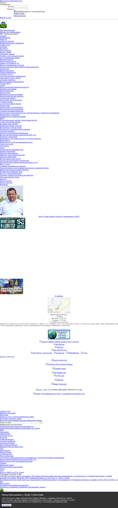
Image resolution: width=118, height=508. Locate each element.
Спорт (2, 85)
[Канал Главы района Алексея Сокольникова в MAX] (11, 215)
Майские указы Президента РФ (12, 155)
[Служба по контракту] (59, 256)
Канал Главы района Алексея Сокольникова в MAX (59, 216)
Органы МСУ (5, 83)
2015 (2, 471)
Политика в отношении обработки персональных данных (23, 487)
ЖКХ (2, 118)
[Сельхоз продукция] (84, 353)
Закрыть (3, 3)
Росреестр (4, 49)
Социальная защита (7, 98)
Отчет (2, 469)
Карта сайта (4, 483)
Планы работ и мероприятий (11, 107)
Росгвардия (4, 69)
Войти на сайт (5, 18)
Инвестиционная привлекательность (14, 87)
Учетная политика (7, 131)
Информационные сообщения (12, 43)
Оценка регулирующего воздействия (14, 161)
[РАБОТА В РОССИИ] (59, 394)
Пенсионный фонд (7, 443)
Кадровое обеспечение (9, 124)
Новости (3, 39)
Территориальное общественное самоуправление (19, 67)
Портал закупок (6, 183)
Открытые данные (7, 54)
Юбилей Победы (6, 60)
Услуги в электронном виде (11, 173)
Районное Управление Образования (14, 133)
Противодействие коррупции (11, 109)
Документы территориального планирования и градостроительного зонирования (32, 458)
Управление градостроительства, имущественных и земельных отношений (29, 113)
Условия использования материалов (14, 485)
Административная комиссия (11, 111)
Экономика (4, 432)
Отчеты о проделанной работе (12, 56)
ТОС (2, 448)
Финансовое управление (9, 115)
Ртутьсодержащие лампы (10, 58)
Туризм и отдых (6, 74)
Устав (2, 148)
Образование (5, 434)
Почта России (5, 50)
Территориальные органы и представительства (18, 120)
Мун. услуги (5, 164)
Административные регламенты (12, 166)
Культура (3, 437)
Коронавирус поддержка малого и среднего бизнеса (20, 139)
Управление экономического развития (15, 129)
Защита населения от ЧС (9, 63)
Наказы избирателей (8, 157)
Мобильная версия (7, 30)
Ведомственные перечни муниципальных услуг (19, 162)
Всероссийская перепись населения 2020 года (18, 135)
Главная (3, 36)
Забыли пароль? (19, 16)
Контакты (4, 184)
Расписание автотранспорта (11, 100)
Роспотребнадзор (6, 91)
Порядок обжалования (9, 153)
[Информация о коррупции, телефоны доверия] (7, 356)
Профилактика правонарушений (13, 117)
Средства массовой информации (13, 76)
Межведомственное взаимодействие (14, 170)
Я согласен (6, 505)
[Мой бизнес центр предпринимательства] (59, 347)
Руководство (5, 105)
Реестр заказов (5, 181)
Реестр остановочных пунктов (12, 65)
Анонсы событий (7, 41)
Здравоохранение (7, 439)
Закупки (3, 179)
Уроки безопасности (8, 61)
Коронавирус (5, 140)
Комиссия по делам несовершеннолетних (16, 142)
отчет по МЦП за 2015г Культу (12, 472)
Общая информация (8, 72)
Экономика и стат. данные (10, 78)
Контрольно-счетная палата (11, 128)
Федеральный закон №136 (10, 159)
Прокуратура (5, 93)
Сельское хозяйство (7, 80)
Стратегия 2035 (6, 454)
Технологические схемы (9, 177)
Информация (5, 38)
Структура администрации (10, 104)
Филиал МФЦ (5, 52)
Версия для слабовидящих (10, 32)
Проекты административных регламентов (16, 175)
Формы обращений (7, 151)
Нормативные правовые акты (11, 150)
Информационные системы (11, 126)
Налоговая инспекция (8, 445)
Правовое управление (8, 137)
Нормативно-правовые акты (11, 172)
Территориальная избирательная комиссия (16, 426)
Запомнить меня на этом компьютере (30, 12)
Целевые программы (8, 89)
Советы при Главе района (10, 122)
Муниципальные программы (11, 94)
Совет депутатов (6, 144)
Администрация (6, 102)
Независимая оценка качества (11, 96)
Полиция (3, 47)
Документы (4, 146)
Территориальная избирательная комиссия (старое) (20, 428)
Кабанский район (7, 71)
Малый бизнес (5, 452)
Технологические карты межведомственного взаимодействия (24, 168)
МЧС (2, 430)
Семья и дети (5, 45)
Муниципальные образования (12, 82)
